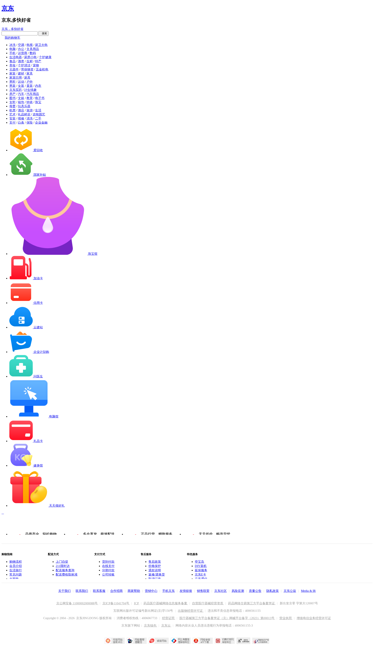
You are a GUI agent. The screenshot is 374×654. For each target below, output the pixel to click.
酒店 (21, 110)
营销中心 (151, 590)
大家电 (14, 578)
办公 (21, 49)
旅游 (29, 110)
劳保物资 (27, 69)
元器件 (14, 69)
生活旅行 (15, 570)
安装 (12, 118)
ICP (136, 603)
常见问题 (15, 574)
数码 (33, 53)
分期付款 (108, 570)
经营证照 (168, 618)
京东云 (166, 625)
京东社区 (220, 590)
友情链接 (186, 590)
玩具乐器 (24, 106)
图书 (12, 98)
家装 (12, 73)
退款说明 (154, 570)
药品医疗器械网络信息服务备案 (166, 603)
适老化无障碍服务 (243, 641)
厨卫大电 (41, 45)
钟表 (29, 102)
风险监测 (238, 590)
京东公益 (290, 590)
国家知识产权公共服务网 (260, 641)
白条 (21, 122)
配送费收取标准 (67, 574)
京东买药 (15, 89)
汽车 (21, 94)
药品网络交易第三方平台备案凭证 (252, 603)
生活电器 (15, 57)
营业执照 (286, 618)
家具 (29, 73)
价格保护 (154, 566)
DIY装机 (201, 566)
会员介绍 (15, 566)
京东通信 (201, 578)
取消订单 (154, 578)
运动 (21, 81)
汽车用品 (32, 94)
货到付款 (108, 561)
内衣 (38, 85)
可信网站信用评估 (115, 641)
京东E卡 (200, 574)
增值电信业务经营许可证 (314, 618)
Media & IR (308, 590)
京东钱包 (150, 625)
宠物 (36, 65)
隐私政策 (272, 590)
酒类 (21, 61)
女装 (21, 85)
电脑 (12, 49)
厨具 (27, 77)
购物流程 (15, 561)
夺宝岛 (199, 561)
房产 (12, 94)
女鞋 (12, 102)
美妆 (12, 65)
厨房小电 (30, 57)
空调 (21, 45)
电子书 (39, 98)
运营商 (22, 53)
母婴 (12, 106)
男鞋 (12, 81)
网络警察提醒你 (137, 641)
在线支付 (108, 566)
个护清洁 (24, 65)
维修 (21, 118)
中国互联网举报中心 (181, 641)
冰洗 (12, 45)
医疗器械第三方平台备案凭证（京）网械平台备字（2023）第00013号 (227, 618)
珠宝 (38, 102)
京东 (8, 8)
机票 (12, 110)
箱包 (21, 102)
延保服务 (201, 570)
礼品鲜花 (24, 114)
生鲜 (29, 61)
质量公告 (255, 590)
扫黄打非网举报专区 (225, 641)
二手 (38, 118)
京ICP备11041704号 (116, 603)
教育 (29, 98)
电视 (29, 45)
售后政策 (154, 561)
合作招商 (116, 590)
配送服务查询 (65, 570)
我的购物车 (12, 37)
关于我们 (64, 590)
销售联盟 (203, 590)
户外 (29, 81)
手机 (12, 53)
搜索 (43, 33)
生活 (38, 110)
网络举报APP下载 (203, 641)
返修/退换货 (156, 574)
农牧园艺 (39, 114)
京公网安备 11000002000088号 (77, 603)
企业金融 (41, 122)
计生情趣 (30, 89)
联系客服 (99, 590)
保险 (29, 122)
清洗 (29, 118)
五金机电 (42, 69)
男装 (12, 85)
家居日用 (15, 77)
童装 (29, 85)
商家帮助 (134, 590)
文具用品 (32, 49)
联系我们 (82, 590)
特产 (38, 61)
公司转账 (108, 574)
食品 (12, 61)
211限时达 (63, 566)
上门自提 (62, 561)
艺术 (12, 114)
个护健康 (45, 57)
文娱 (21, 98)
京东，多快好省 (12, 29)
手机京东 (168, 590)
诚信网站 (159, 641)
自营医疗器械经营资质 (208, 603)
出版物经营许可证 (191, 610)
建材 (21, 73)
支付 (12, 122)
